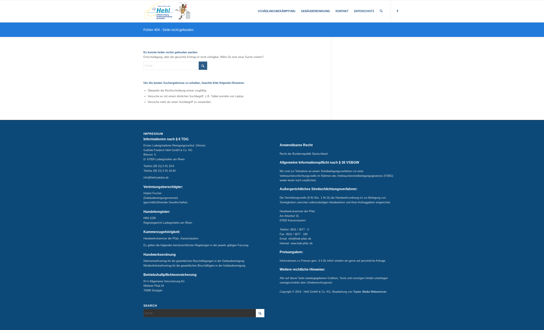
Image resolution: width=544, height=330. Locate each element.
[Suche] (381, 11)
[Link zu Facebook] (397, 11)
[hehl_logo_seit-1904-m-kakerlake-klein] (166, 11)
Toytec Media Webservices (370, 291)
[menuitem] (276, 11)
